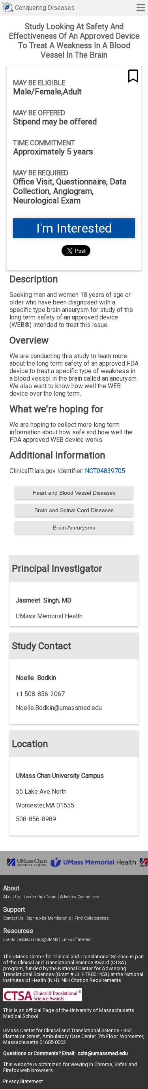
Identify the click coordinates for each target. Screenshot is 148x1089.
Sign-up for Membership (49, 918)
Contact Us (13, 918)
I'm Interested (74, 228)
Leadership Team (40, 896)
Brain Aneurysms (74, 527)
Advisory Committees (79, 896)
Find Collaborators (92, 918)
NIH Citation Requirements (91, 980)
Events (9, 939)
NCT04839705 (105, 471)
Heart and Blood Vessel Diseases (74, 493)
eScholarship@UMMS (38, 939)
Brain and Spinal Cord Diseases (74, 510)
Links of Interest (77, 939)
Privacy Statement (23, 1081)
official (33, 1010)
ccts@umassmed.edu (103, 1053)
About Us (11, 896)
